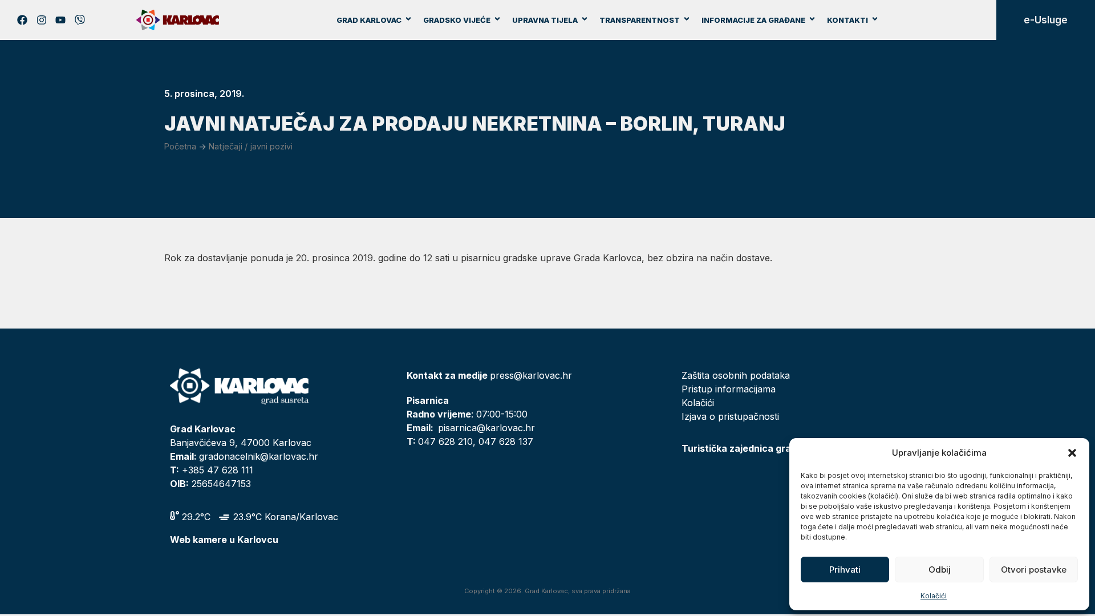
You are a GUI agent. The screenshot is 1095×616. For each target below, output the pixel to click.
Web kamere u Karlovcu (224, 539)
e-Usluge (1046, 20)
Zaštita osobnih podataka (736, 375)
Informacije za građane (753, 20)
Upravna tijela (545, 20)
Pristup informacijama (729, 389)
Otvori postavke (1033, 569)
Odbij (939, 569)
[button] (1072, 453)
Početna (180, 146)
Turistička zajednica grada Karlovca (764, 448)
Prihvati (845, 569)
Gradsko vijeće (456, 20)
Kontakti (847, 20)
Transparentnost (639, 20)
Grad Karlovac (369, 20)
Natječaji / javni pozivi (251, 146)
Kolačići (933, 595)
